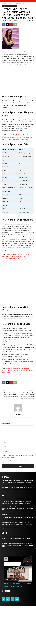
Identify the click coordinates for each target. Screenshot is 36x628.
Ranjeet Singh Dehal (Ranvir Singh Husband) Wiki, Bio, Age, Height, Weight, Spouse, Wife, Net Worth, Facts (18, 370)
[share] (29, 567)
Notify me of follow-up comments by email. (14, 461)
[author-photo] (18, 412)
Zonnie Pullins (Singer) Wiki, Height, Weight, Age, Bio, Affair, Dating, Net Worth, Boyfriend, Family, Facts (26, 395)
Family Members (10, 3)
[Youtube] (17, 599)
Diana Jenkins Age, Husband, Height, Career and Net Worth (17, 487)
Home (3, 3)
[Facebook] (3, 24)
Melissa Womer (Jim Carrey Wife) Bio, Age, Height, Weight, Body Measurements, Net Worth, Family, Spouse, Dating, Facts (18, 256)
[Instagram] (8, 599)
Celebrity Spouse (20, 3)
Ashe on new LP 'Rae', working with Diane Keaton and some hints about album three (18, 569)
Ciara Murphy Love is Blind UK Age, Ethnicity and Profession (17, 480)
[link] (6, 569)
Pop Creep (5, 20)
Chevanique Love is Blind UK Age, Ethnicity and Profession (16, 482)
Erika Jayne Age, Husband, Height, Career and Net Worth (16, 485)
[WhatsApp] (15, 24)
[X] (7, 24)
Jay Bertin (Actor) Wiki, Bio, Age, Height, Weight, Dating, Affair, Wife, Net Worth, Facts (10, 394)
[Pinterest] (11, 24)
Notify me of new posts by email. (12, 463)
